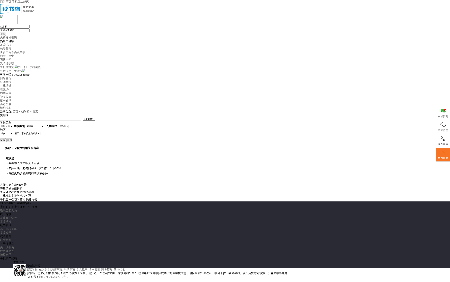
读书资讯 (5, 100)
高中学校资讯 (8, 228)
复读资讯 (5, 232)
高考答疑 (5, 104)
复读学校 (5, 44)
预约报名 (5, 107)
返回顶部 (443, 158)
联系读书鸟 (7, 251)
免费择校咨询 (8, 37)
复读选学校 (7, 63)
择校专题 (5, 254)
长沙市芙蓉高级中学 (12, 52)
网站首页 (5, 1)
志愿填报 (5, 89)
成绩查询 (5, 239)
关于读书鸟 (7, 247)
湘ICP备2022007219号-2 (53, 276)
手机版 (16, 1)
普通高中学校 (8, 217)
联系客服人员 (8, 210)
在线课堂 (5, 85)
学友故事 (5, 96)
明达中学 (5, 59)
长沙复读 (5, 48)
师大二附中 (7, 55)
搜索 (35, 111)
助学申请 (5, 93)
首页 (15, 111)
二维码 (24, 1)
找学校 (25, 111)
